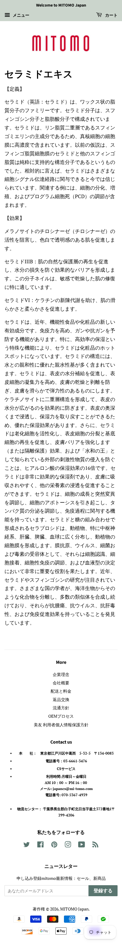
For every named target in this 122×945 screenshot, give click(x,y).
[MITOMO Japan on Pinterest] (54, 845)
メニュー (20, 15)
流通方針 (61, 708)
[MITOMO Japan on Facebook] (40, 845)
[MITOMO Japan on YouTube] (81, 845)
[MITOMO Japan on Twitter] (26, 845)
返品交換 (61, 699)
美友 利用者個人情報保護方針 (61, 724)
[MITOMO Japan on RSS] (95, 845)
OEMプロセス (61, 716)
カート (111, 15)
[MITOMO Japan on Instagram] (68, 845)
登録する (103, 891)
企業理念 (61, 674)
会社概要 (61, 683)
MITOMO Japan (74, 909)
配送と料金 (61, 691)
